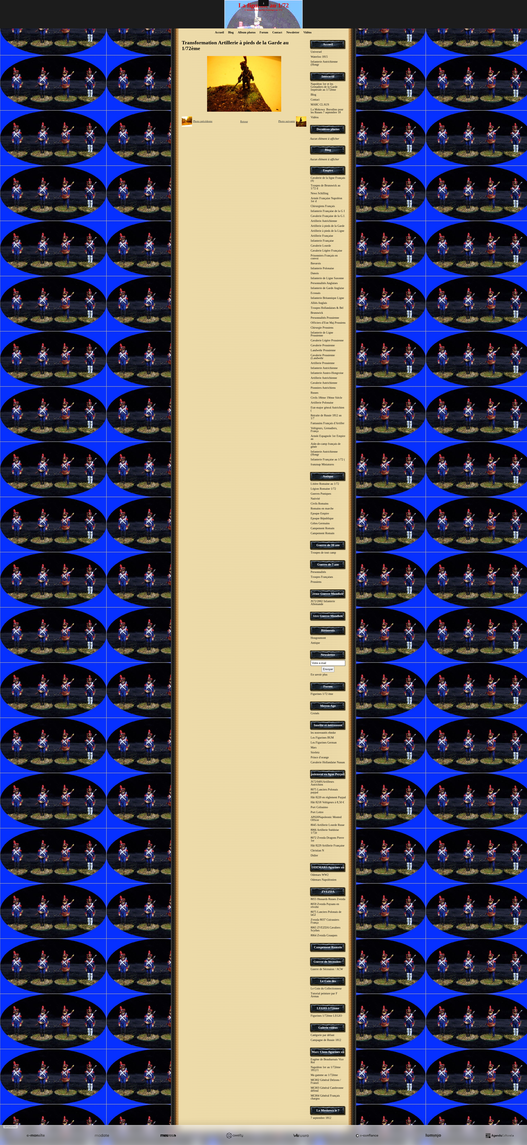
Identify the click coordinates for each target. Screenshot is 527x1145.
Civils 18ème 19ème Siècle (326, 397)
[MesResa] (168, 1135)
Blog (231, 32)
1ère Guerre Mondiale (328, 616)
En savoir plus (319, 674)
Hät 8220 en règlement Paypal (328, 797)
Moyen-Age (328, 705)
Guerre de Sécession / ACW (327, 969)
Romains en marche (322, 508)
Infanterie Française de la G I (328, 211)
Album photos (246, 32)
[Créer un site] (35, 1135)
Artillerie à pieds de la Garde (327, 225)
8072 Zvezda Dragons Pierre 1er (327, 839)
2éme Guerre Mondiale (328, 593)
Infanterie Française (322, 240)
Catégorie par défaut (322, 1035)
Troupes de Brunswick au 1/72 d (325, 187)
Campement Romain (322, 528)
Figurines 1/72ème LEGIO (326, 1015)
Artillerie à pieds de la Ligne (327, 230)
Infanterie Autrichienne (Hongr (324, 63)
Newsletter (292, 32)
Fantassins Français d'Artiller (327, 423)
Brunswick (317, 312)
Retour (244, 121)
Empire (328, 170)
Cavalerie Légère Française (326, 250)
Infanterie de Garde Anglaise (327, 288)
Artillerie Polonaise (322, 402)
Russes (314, 392)
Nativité (315, 498)
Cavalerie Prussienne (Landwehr (323, 357)
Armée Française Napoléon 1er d (326, 200)
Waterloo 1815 (319, 56)
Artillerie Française (322, 235)
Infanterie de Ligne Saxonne (327, 278)
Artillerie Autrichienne (324, 220)
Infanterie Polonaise (322, 268)
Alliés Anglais (319, 302)
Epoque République (322, 518)
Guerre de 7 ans (328, 564)
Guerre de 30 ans (328, 545)
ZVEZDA (328, 891)
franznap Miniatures (322, 464)
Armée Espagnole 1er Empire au (328, 437)
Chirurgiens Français (323, 206)
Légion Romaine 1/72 (323, 488)
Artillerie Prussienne (323, 363)
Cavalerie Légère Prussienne (327, 340)
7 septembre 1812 (321, 1117)
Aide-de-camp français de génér (325, 445)
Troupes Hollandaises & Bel (327, 307)
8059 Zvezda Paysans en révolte (325, 906)
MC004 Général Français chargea (325, 1097)
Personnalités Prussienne (325, 317)
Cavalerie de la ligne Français (328, 179)
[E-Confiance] (367, 1135)
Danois (315, 273)
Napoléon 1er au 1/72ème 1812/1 (325, 1069)
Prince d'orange (320, 757)
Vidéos (307, 32)
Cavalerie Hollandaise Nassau (328, 762)
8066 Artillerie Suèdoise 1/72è (325, 831)
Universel (316, 51)
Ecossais (315, 293)
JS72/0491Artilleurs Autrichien (322, 783)
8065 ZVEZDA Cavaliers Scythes (325, 929)
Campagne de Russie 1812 (326, 1040)
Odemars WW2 (320, 874)
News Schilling (319, 193)
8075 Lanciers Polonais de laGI (326, 913)
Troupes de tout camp (323, 552)
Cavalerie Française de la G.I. (328, 216)
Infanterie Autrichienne (324, 368)
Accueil (219, 32)
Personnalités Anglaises (324, 283)
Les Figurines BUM (322, 737)
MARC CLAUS (320, 104)
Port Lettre (317, 812)
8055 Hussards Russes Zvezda (328, 899)
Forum (264, 32)
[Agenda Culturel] (499, 1135)
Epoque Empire (320, 513)
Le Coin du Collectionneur (326, 988)
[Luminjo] (433, 1135)
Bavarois (316, 263)
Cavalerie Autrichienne (324, 382)
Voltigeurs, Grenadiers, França (324, 430)
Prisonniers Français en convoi (324, 257)
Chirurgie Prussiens (322, 327)
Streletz (315, 752)
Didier (314, 855)
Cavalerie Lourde (321, 245)
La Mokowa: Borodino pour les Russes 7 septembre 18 (327, 111)
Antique (328, 476)
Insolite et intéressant (328, 725)
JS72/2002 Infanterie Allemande (323, 603)
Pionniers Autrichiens (323, 387)
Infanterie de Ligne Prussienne (322, 334)
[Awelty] (234, 1135)
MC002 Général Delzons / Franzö (326, 1081)
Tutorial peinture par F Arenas (324, 995)
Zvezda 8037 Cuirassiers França (325, 921)
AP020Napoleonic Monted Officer (326, 819)
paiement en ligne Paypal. (328, 774)
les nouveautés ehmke (323, 732)
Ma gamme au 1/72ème (324, 1075)
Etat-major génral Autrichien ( (327, 409)
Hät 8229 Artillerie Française (327, 845)
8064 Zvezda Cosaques (324, 935)
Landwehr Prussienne (323, 350)
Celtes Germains (320, 523)
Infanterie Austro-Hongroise (327, 373)
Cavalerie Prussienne (323, 345)
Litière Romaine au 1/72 (325, 483)
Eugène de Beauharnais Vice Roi (327, 1061)
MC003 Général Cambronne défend (327, 1089)
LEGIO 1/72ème (328, 1008)
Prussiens (316, 581)
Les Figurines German (324, 742)
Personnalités (318, 572)
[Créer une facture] (300, 1135)
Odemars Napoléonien (323, 879)
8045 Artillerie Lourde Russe (327, 825)
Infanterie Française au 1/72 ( (328, 459)
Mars (313, 747)
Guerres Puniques (321, 493)
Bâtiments (328, 630)
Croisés (315, 713)
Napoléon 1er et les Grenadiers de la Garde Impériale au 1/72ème (324, 86)
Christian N (317, 850)
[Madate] (101, 1135)
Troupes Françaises (322, 576)
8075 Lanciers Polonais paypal (324, 791)
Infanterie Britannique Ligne (327, 298)
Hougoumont (318, 637)
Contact (277, 32)
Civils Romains (319, 503)
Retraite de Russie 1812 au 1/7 (326, 417)
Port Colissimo (319, 807)
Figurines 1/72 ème (322, 693)
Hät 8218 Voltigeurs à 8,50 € (327, 802)
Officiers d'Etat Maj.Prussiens (328, 322)
